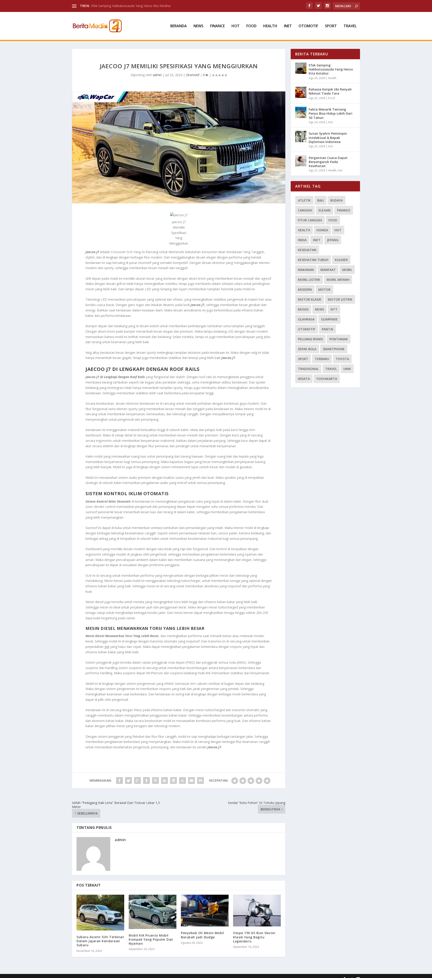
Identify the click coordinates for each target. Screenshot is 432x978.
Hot (236, 26)
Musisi (303, 309)
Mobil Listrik (309, 279)
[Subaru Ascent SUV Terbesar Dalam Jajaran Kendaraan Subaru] (100, 912)
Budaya (336, 200)
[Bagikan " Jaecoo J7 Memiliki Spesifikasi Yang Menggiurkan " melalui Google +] (137, 780)
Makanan (306, 270)
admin (157, 75)
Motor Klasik (309, 299)
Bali (320, 200)
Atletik (304, 200)
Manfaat (328, 270)
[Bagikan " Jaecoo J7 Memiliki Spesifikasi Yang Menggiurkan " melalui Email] (191, 780)
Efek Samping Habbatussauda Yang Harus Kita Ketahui (331, 69)
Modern (305, 289)
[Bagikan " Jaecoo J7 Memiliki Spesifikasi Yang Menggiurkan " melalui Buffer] (173, 780)
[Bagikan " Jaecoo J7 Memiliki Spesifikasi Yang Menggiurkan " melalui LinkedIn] (164, 780)
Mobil (347, 270)
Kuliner (341, 260)
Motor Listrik (340, 299)
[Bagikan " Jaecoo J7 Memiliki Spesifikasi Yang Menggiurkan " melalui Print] (200, 780)
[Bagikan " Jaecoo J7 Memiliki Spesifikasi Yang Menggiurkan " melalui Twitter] (128, 780)
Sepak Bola (307, 349)
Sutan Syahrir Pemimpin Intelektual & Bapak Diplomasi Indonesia (328, 137)
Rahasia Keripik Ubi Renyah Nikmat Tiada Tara (330, 91)
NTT (334, 309)
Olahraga (306, 319)
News (198, 26)
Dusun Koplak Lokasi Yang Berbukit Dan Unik (124, 6)
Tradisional (308, 369)
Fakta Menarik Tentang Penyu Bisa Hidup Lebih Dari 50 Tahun (330, 113)
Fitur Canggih (310, 220)
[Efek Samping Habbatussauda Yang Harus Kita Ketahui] (300, 68)
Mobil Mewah (338, 279)
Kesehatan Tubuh (313, 260)
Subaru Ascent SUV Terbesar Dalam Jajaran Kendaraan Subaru (100, 941)
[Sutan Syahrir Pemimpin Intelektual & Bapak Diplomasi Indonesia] (300, 136)
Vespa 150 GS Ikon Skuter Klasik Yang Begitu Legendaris (254, 937)
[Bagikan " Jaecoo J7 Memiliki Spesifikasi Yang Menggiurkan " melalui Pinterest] (155, 780)
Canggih (305, 210)
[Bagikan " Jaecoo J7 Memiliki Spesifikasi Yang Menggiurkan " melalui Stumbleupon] (182, 780)
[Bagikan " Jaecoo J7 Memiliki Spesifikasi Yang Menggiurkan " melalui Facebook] (119, 780)
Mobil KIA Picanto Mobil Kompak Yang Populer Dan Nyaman (151, 939)
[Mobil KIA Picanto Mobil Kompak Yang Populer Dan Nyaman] (152, 912)
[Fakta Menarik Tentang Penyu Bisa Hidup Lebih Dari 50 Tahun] (300, 112)
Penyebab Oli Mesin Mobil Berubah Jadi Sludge (202, 935)
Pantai (327, 329)
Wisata (304, 379)
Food (251, 26)
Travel (350, 26)
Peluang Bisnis (310, 339)
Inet (288, 26)
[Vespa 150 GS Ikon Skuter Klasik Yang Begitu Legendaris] (257, 910)
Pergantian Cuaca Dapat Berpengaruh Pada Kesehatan (328, 162)
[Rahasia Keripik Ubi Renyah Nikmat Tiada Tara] (300, 92)
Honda (322, 230)
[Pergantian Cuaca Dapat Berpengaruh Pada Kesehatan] (300, 160)
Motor (324, 289)
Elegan (325, 210)
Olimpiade (329, 319)
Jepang (332, 240)
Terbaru (322, 359)
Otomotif (308, 26)
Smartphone (334, 349)
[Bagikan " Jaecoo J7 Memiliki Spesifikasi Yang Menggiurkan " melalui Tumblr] (146, 780)
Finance (217, 26)
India (302, 240)
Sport (331, 26)
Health (270, 26)
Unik (347, 369)
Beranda (178, 26)
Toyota (342, 359)
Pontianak (338, 339)
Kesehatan (307, 250)
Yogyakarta (326, 379)
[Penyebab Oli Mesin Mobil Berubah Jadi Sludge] (205, 910)
